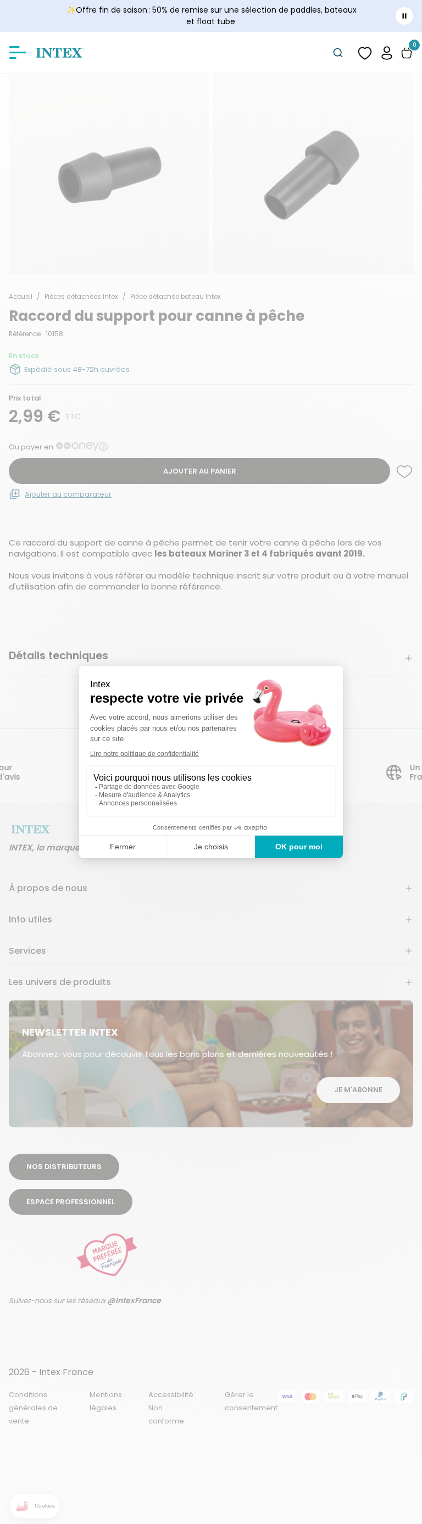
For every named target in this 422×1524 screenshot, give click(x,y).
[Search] (338, 53)
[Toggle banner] (404, 16)
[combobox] (338, 53)
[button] (387, 52)
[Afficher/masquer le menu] (17, 52)
